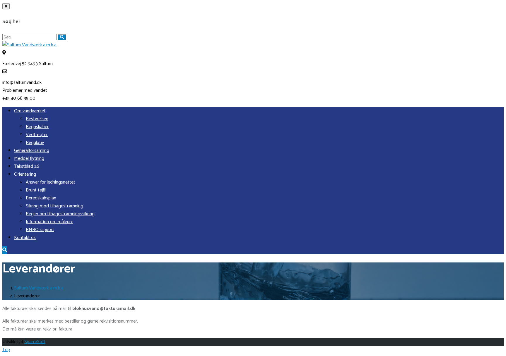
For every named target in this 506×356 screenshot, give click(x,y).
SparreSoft (34, 342)
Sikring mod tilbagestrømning (54, 206)
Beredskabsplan (41, 198)
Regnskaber (37, 127)
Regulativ (35, 143)
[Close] (6, 6)
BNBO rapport (40, 230)
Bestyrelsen (37, 119)
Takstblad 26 (26, 166)
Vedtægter (37, 135)
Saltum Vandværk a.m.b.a (39, 288)
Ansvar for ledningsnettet (50, 182)
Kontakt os (25, 238)
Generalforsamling (31, 151)
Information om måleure (49, 222)
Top (6, 350)
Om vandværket (30, 111)
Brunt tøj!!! (36, 190)
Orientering (25, 174)
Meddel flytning (29, 158)
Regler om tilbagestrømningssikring (60, 214)
